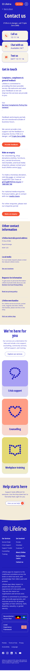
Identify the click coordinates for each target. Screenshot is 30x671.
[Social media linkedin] (11, 653)
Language (14, 647)
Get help (19, 4)
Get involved (20, 538)
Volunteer (19, 545)
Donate (18, 542)
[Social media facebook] (3, 653)
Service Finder (6, 542)
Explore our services (15, 354)
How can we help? (14, 503)
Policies (4, 643)
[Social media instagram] (7, 653)
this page (9, 177)
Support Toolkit (7, 548)
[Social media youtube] (20, 653)
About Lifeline (21, 552)
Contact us (19, 562)
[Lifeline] (6, 4)
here (19, 167)
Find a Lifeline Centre (20, 557)
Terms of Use (13, 643)
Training (4, 554)
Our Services (6, 538)
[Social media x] (16, 653)
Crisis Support (6, 545)
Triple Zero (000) (19, 24)
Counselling (5, 551)
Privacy (21, 643)
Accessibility (5, 647)
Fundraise (19, 548)
